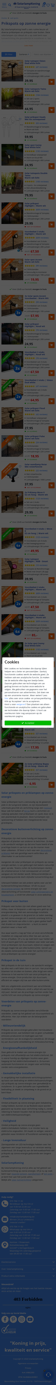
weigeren (21, 704)
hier (6, 698)
